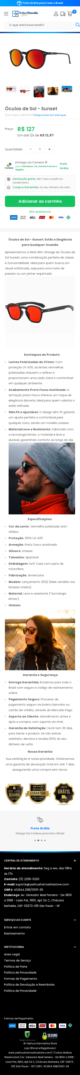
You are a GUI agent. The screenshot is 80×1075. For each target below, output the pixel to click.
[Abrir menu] (6, 13)
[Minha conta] (56, 13)
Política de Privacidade (20, 972)
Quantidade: (14, 149)
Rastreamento (14, 933)
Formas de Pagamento (20, 979)
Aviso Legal (12, 954)
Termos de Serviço (17, 960)
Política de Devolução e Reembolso (29, 985)
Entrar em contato (17, 927)
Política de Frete (15, 967)
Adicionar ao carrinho (40, 201)
